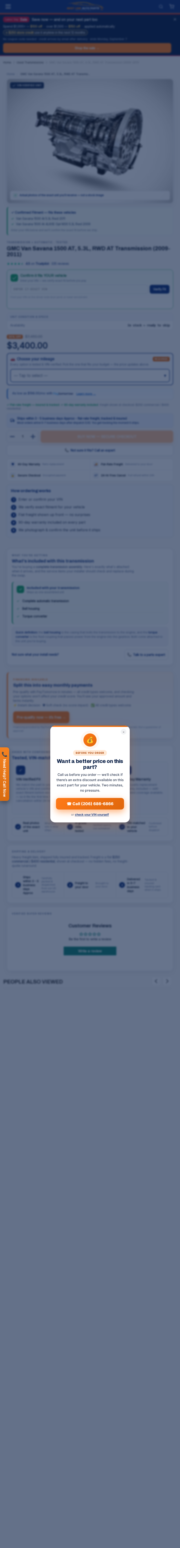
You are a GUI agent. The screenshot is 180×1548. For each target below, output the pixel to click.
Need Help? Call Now (4, 774)
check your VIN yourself (92, 814)
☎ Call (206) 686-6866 (90, 803)
